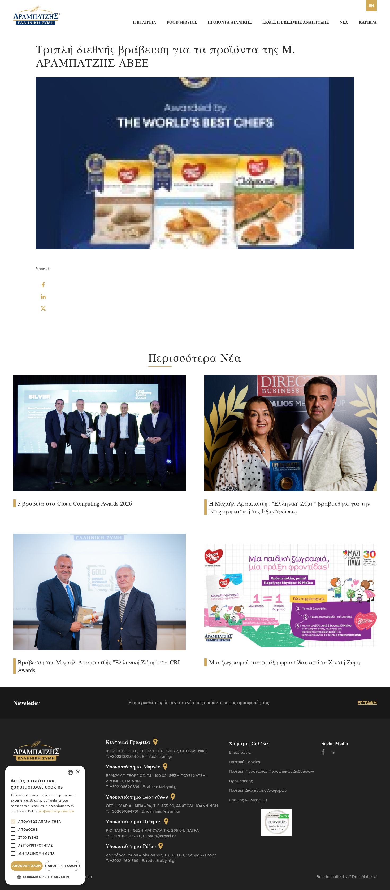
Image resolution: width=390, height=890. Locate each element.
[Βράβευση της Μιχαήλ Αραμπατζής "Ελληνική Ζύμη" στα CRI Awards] (99, 591)
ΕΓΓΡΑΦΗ (367, 703)
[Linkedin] (333, 752)
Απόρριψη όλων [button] (62, 866)
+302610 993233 (125, 836)
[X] (43, 308)
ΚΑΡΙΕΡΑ (368, 22)
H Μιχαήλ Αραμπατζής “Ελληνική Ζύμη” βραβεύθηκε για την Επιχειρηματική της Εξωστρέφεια (289, 507)
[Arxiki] (36, 14)
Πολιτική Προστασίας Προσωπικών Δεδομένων (271, 771)
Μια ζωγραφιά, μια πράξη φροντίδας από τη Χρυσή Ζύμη (284, 662)
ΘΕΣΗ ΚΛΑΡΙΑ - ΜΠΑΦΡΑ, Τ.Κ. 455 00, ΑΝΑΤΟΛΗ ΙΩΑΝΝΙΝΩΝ (162, 805)
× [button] (78, 772)
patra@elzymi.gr (162, 836)
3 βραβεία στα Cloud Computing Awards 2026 (75, 503)
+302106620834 (125, 786)
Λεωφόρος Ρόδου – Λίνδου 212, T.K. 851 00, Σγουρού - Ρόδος (161, 855)
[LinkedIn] (43, 296)
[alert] (45, 825)
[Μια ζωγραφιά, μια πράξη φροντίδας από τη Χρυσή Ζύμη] (290, 591)
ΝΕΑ (344, 22)
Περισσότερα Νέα (195, 357)
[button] (45, 876)
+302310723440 (125, 756)
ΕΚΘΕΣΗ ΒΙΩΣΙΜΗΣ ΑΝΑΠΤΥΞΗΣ (295, 22)
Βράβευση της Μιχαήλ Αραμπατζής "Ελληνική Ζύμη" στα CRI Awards (99, 666)
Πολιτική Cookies (244, 761)
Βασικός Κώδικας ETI (248, 800)
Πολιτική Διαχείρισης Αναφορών (258, 790)
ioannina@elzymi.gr (163, 811)
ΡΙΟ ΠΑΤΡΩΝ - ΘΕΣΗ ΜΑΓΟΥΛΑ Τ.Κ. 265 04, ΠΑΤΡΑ (152, 830)
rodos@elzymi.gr (161, 860)
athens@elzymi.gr (162, 786)
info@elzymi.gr (159, 756)
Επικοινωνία (240, 752)
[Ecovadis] (276, 822)
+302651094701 (124, 811)
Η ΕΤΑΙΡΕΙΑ (144, 22)
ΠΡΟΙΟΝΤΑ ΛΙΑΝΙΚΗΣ (230, 22)
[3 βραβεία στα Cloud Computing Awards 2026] (99, 433)
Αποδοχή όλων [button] (26, 866)
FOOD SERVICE (182, 22)
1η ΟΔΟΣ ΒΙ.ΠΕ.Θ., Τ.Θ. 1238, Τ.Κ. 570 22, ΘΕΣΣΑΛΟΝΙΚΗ (156, 751)
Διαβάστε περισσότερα (56, 811)
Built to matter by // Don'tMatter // (347, 876)
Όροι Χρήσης (241, 781)
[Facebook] (43, 284)
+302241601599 (125, 860)
